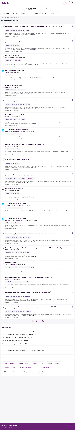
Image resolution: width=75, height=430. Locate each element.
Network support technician (12, 372)
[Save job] (72, 26)
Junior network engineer (27, 367)
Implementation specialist (50, 372)
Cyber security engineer (31, 372)
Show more (32, 34)
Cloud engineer (24, 363)
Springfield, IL (10, 17)
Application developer (55, 363)
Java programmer (38, 363)
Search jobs (3, 17)
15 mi (47, 9)
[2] (43, 321)
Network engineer (9, 363)
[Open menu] (72, 3)
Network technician (10, 367)
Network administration (45, 367)
